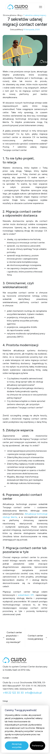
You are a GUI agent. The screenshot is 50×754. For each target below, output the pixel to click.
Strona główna (9, 15)
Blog (19, 15)
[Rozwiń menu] (41, 7)
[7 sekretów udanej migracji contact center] (25, 50)
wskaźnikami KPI (26, 595)
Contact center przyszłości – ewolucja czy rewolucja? (14, 637)
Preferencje (37, 745)
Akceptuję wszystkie (17, 745)
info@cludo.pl (33, 692)
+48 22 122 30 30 (13, 692)
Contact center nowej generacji (35, 637)
